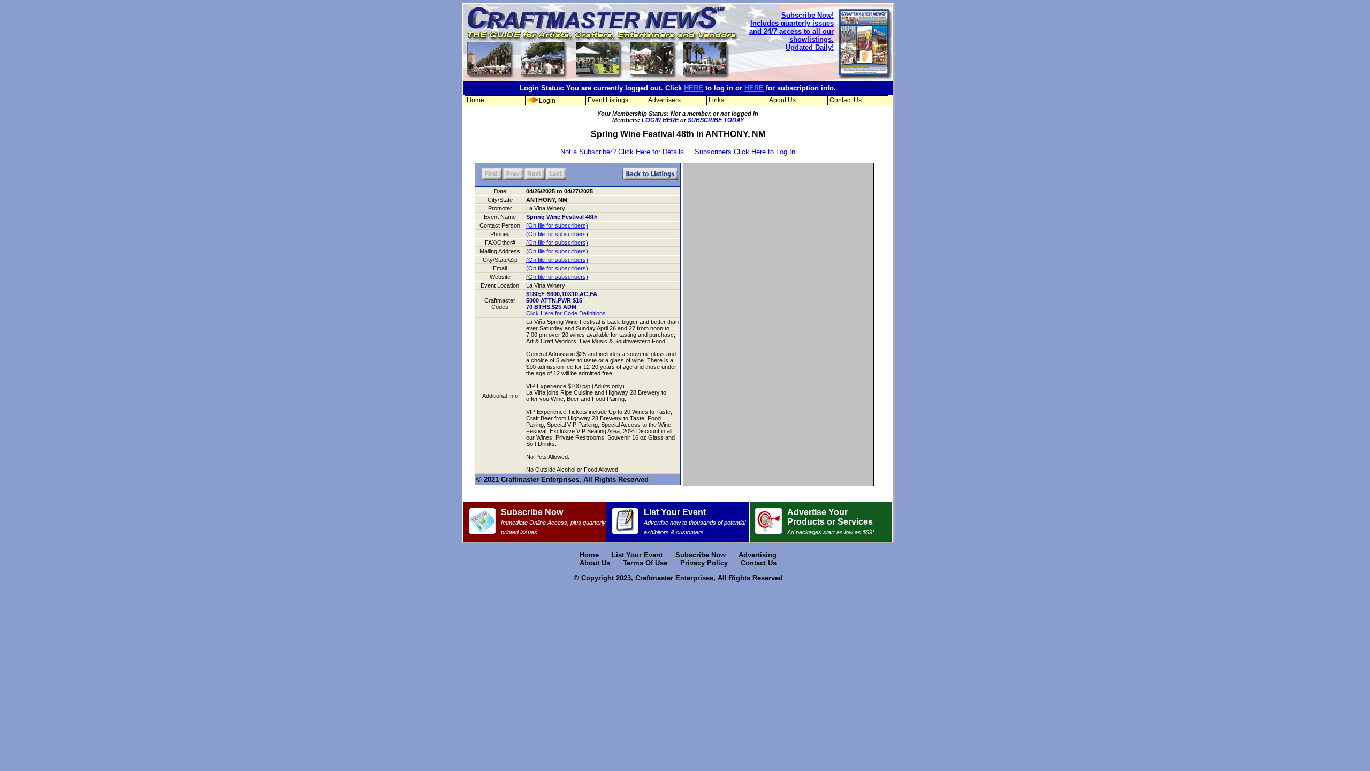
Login (547, 100)
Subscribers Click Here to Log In (745, 152)
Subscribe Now (553, 521)
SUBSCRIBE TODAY (716, 120)
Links (716, 100)
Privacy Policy (704, 563)
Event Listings (608, 100)
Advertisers (664, 100)
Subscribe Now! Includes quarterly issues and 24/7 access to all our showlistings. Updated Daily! (791, 31)
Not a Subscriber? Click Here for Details (622, 152)
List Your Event (694, 521)
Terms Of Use (645, 563)
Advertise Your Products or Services (830, 521)
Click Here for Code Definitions (566, 313)
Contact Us (845, 100)
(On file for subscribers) (557, 225)
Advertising (758, 555)
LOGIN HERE (660, 120)
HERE (693, 88)
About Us (782, 100)
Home (475, 100)
